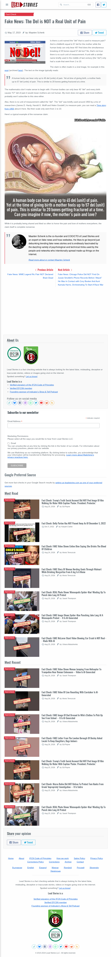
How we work (63, 858)
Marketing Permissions (18, 436)
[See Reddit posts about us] (46, 402)
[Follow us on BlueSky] (14, 402)
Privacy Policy (96, 858)
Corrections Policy (35, 862)
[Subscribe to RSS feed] (52, 402)
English (30, 867)
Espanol (43, 867)
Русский (80, 867)
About (21, 858)
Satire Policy (79, 858)
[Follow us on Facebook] (20, 402)
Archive (68, 862)
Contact (80, 862)
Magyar (55, 867)
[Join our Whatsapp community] (30, 402)
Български (17, 867)
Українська (55, 871)
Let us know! (31, 376)
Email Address (15, 421)
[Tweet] (103, 4)
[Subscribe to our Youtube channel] (41, 402)
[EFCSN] (55, 935)
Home (11, 858)
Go (89, 4)
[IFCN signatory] (55, 919)
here (20, 70)
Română (68, 867)
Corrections (54, 862)
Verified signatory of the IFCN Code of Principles (32, 385)
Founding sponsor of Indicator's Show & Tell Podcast (34, 392)
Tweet (100, 32)
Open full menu (7, 4)
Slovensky (94, 867)
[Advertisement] (55, 310)
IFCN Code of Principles (40, 858)
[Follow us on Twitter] (36, 402)
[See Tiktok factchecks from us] (9, 402)
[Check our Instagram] (25, 402)
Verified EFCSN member (21, 388)
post (7, 70)
